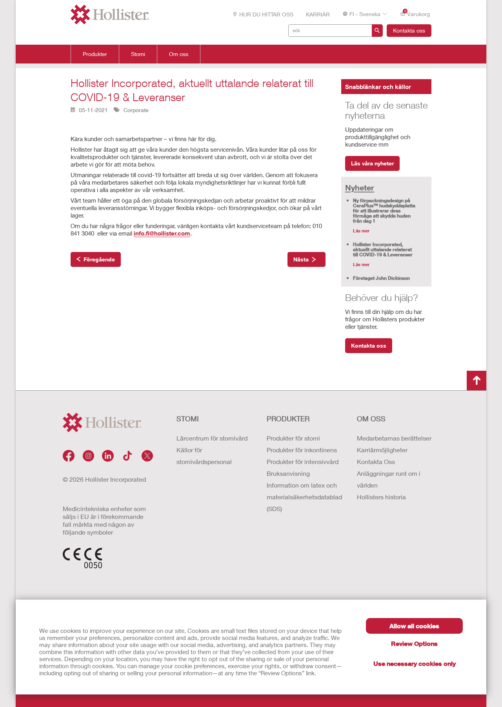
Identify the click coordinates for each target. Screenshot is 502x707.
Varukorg (417, 13)
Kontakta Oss (376, 461)
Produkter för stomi (293, 438)
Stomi (138, 54)
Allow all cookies (414, 625)
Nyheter (359, 187)
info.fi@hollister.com (162, 233)
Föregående (99, 259)
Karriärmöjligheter (382, 449)
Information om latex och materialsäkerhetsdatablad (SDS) (304, 496)
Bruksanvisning (288, 473)
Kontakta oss (409, 30)
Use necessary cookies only (414, 663)
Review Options (414, 643)
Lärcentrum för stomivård (211, 438)
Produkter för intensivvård (302, 461)
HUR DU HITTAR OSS (266, 14)
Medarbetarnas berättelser (394, 438)
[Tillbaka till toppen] (476, 380)
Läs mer (361, 230)
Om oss (178, 54)
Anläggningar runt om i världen (388, 479)
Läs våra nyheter (372, 163)
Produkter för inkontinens (302, 449)
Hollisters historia (381, 496)
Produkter (95, 54)
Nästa (301, 259)
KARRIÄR (318, 14)
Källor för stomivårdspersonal (204, 455)
